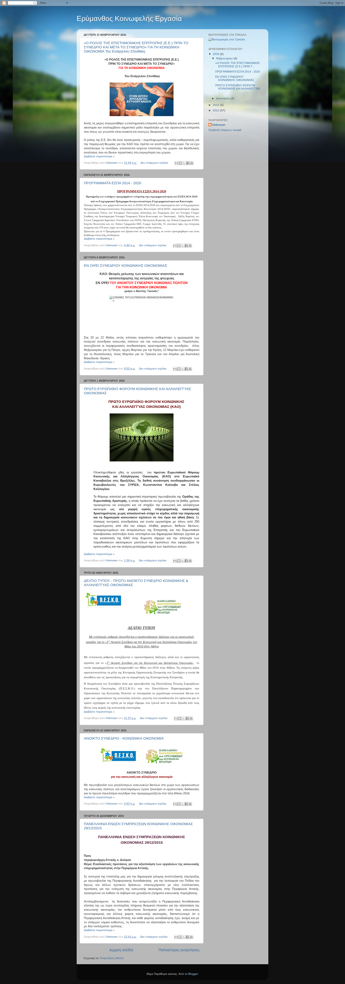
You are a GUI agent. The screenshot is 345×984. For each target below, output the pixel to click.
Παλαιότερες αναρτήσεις (179, 950)
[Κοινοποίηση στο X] (184, 163)
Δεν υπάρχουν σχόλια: (155, 162)
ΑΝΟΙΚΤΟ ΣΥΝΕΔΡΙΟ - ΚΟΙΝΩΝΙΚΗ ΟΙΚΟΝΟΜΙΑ (124, 738)
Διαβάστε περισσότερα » (99, 156)
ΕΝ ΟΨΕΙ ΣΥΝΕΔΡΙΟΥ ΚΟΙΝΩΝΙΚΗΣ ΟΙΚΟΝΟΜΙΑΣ (125, 266)
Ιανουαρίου (223, 98)
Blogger (193, 973)
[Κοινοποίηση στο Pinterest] (192, 163)
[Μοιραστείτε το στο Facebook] (188, 163)
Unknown (218, 124)
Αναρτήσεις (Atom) (112, 958)
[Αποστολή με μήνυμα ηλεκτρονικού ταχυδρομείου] (176, 163)
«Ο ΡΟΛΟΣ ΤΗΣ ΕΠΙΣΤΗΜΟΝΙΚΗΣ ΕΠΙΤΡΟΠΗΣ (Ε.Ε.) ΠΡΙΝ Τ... (237, 65)
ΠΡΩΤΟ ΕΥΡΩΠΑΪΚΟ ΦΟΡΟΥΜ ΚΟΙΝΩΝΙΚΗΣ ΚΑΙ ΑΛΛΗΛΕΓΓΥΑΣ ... (238, 88)
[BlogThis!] (180, 163)
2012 (216, 110)
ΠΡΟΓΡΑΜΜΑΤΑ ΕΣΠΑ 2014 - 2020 (112, 183)
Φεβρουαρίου (225, 58)
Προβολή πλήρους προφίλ (225, 129)
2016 (216, 54)
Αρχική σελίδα (121, 950)
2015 (216, 105)
